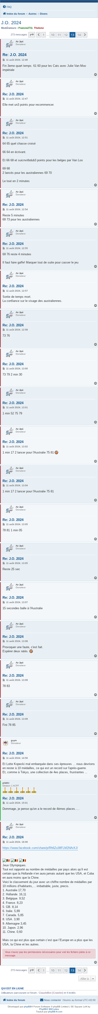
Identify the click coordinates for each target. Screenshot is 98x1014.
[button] (31, 35)
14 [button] (79, 35)
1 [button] (43, 35)
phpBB (27, 1006)
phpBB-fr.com (55, 1011)
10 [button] (52, 35)
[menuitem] (7, 7)
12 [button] (65, 35)
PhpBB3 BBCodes (49, 1009)
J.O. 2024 (11, 22)
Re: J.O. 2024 (14, 55)
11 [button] (59, 35)
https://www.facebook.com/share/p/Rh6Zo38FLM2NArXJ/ (40, 848)
